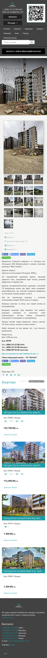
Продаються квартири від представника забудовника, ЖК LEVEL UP (24, 518)
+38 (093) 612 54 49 (10, 638)
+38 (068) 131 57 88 (10, 627)
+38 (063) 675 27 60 (10, 635)
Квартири (29, 29)
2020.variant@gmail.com (12, 12)
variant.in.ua (7, 617)
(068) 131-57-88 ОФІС (13, 9)
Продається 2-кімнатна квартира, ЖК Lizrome (24, 412)
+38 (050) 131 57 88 (10, 630)
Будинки (17, 29)
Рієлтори (11, 23)
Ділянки (40, 29)
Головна (7, 29)
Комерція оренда (10, 37)
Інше (17, 33)
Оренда (26, 33)
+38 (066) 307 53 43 (10, 633)
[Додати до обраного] (4, 391)
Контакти (13, 16)
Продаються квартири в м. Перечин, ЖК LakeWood (24, 571)
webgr (12, 644)
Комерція (7, 33)
